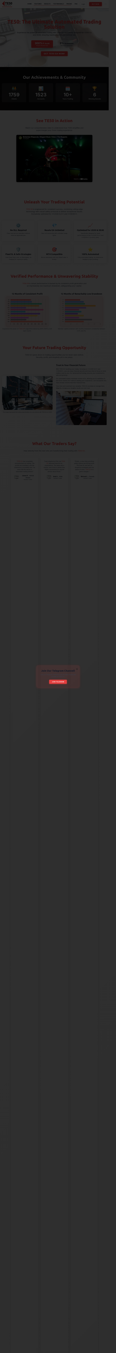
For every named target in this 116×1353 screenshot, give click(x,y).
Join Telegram (58, 682)
